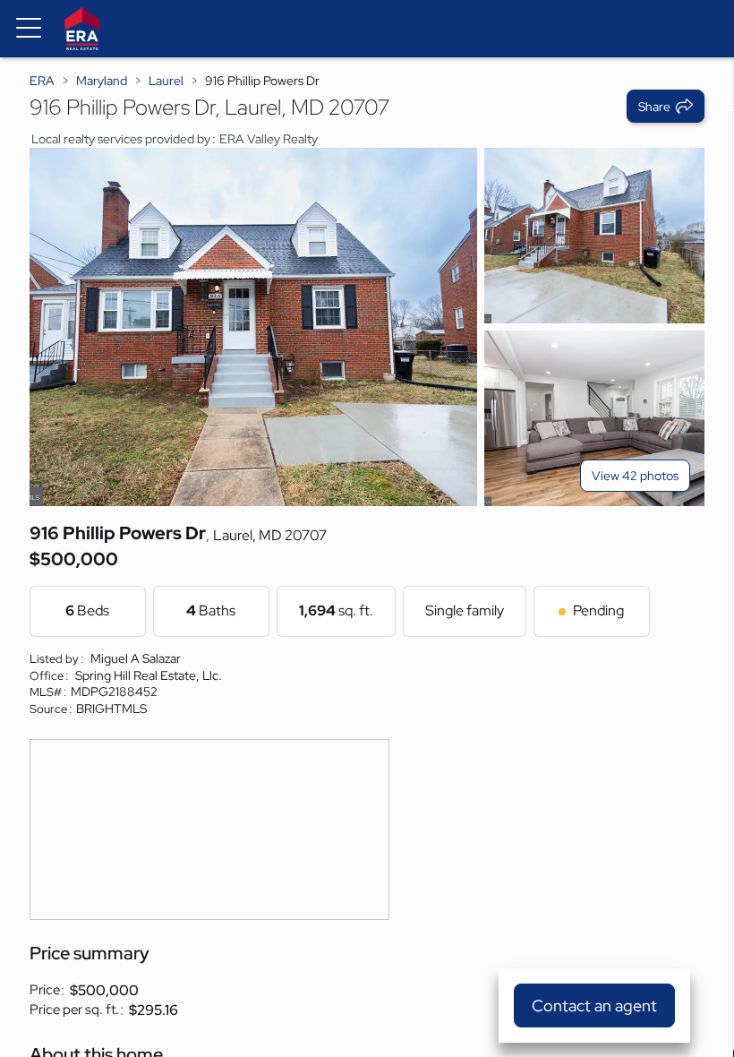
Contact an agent (594, 1005)
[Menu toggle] (28, 28)
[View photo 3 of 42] (594, 418)
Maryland (101, 81)
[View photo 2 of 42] (594, 235)
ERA (42, 81)
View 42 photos (635, 476)
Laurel (166, 81)
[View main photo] (253, 327)
